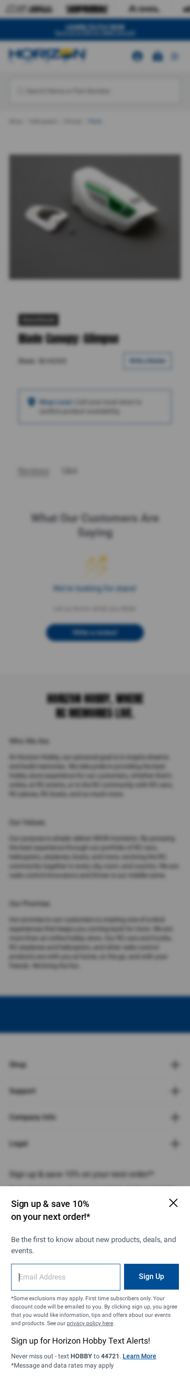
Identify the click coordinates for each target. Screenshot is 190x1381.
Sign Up (151, 1276)
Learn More (139, 1356)
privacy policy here (90, 1323)
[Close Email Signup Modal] (173, 1202)
